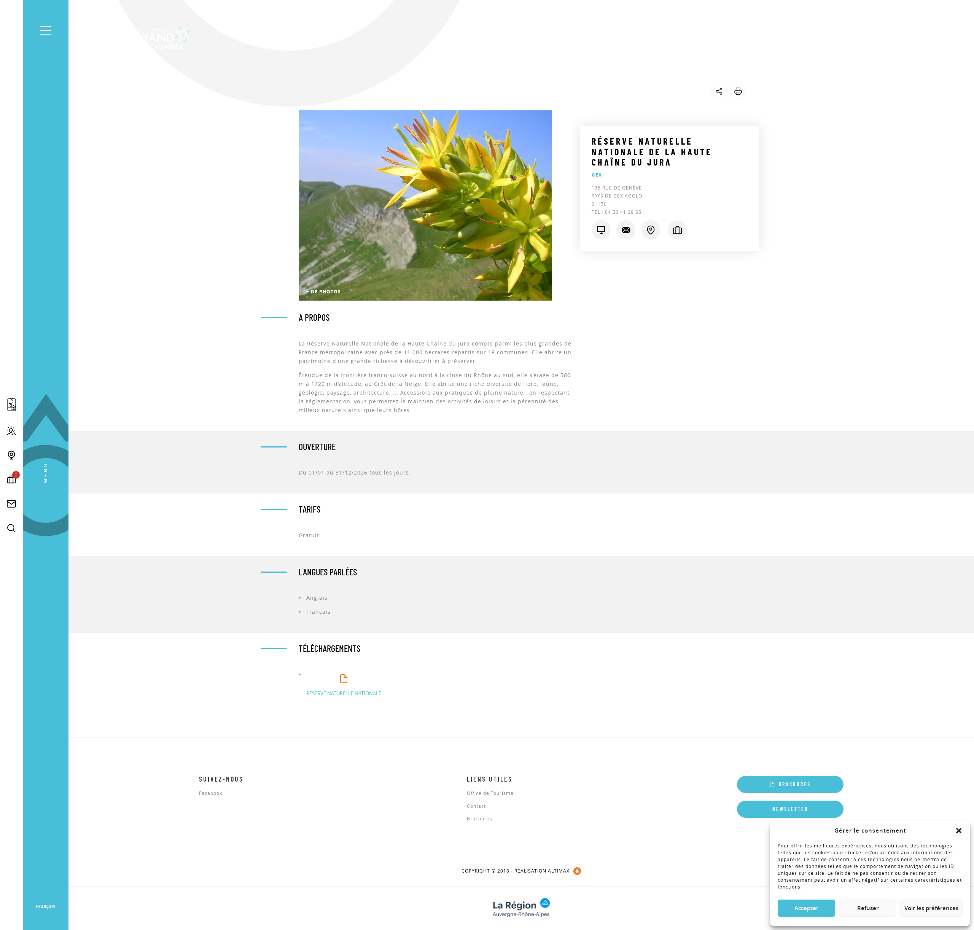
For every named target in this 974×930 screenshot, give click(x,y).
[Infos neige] (11, 430)
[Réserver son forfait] (11, 404)
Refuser (868, 908)
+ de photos (323, 292)
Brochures (479, 819)
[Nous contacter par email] (625, 229)
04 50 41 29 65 (623, 212)
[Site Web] (601, 229)
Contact (476, 806)
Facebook (210, 793)
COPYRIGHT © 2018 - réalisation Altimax (516, 871)
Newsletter (790, 809)
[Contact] (11, 503)
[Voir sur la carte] (650, 229)
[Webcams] (11, 455)
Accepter (806, 908)
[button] (959, 830)
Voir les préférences (931, 908)
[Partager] (719, 91)
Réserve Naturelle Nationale (343, 693)
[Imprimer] (738, 91)
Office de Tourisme (490, 793)
